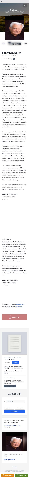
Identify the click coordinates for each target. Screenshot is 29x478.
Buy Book (15, 362)
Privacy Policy (10, 471)
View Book (7, 362)
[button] (14, 441)
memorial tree (19, 304)
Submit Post (14, 411)
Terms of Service (18, 471)
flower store (18, 306)
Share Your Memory (10, 386)
